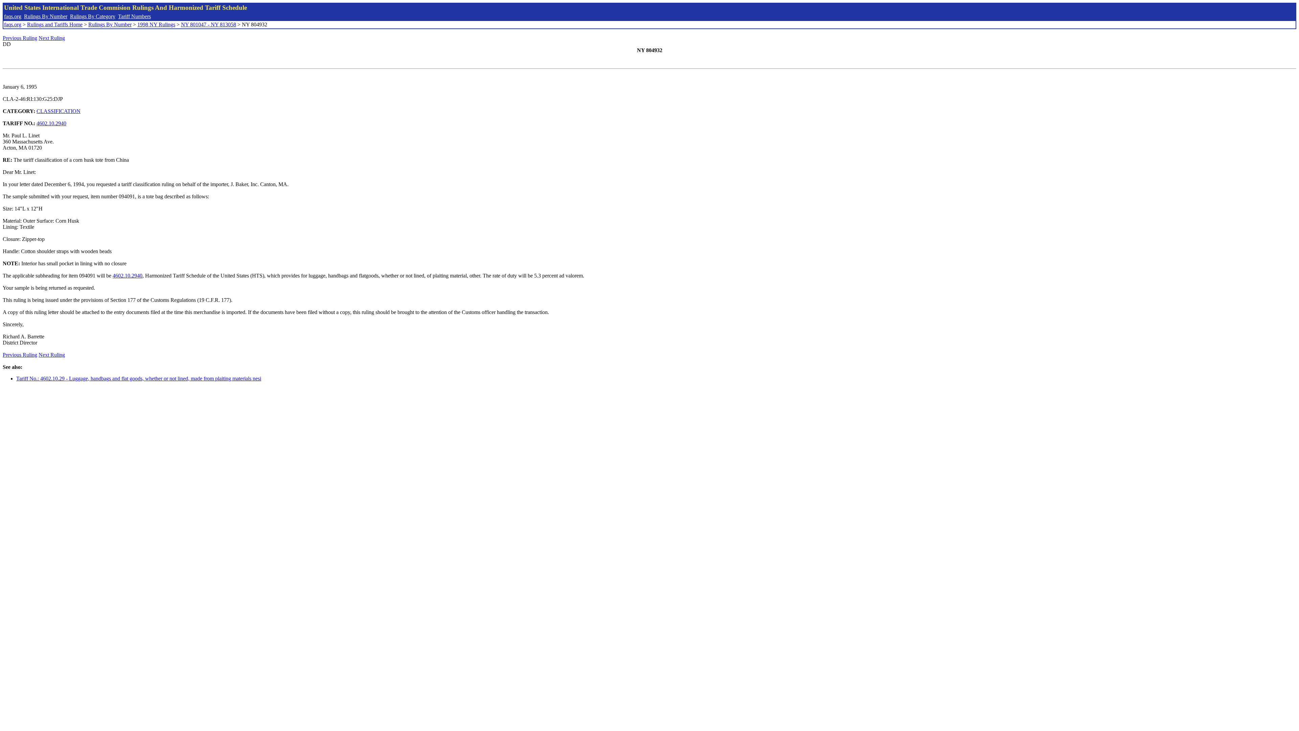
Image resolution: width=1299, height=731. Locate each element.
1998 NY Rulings (156, 24)
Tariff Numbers (134, 16)
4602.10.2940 (51, 123)
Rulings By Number (45, 16)
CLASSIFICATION (59, 111)
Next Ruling (52, 38)
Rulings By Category (92, 16)
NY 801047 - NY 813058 (208, 24)
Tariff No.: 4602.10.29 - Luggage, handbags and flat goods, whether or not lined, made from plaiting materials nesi (138, 378)
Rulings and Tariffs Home (55, 24)
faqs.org (12, 16)
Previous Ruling (20, 38)
